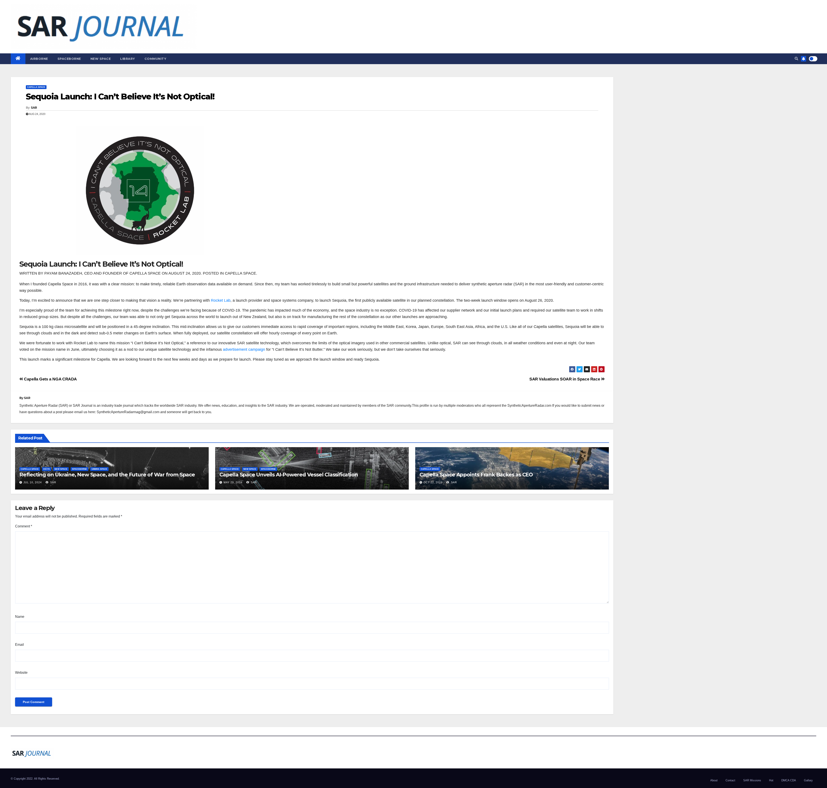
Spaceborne (69, 59)
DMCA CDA (788, 780)
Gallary (808, 780)
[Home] (18, 58)
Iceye (46, 469)
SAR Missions (752, 780)
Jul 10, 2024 (32, 482)
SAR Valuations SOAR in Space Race (565, 379)
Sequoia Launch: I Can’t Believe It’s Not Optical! (120, 96)
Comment (23, 526)
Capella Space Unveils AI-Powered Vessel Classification (288, 474)
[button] (796, 58)
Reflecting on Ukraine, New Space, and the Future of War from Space (107, 474)
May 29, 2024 (233, 482)
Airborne (39, 59)
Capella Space (36, 87)
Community (155, 59)
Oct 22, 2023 (433, 482)
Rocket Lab (220, 300)
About (714, 780)
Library (127, 59)
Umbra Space (99, 469)
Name (19, 616)
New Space (100, 59)
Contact (730, 780)
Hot (771, 780)
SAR (34, 108)
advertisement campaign (244, 349)
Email (19, 644)
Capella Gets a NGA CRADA (50, 379)
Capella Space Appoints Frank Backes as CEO (476, 474)
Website (21, 672)
